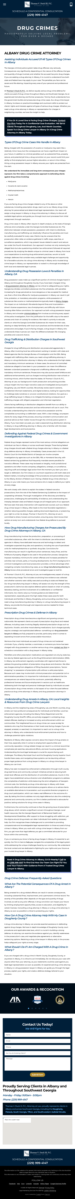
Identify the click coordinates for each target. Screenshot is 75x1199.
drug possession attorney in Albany (20, 286)
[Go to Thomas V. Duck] (38, 4)
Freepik (38, 1194)
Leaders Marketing (50, 1190)
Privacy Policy (49, 1187)
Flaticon (47, 1194)
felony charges (62, 301)
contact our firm (60, 647)
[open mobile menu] (4, 4)
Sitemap (41, 1187)
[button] (28, 1008)
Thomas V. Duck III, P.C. (16, 91)
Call (61, 859)
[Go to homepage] (37, 1153)
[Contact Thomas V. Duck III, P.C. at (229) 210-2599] (71, 4)
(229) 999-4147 (37, 15)
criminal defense (31, 313)
